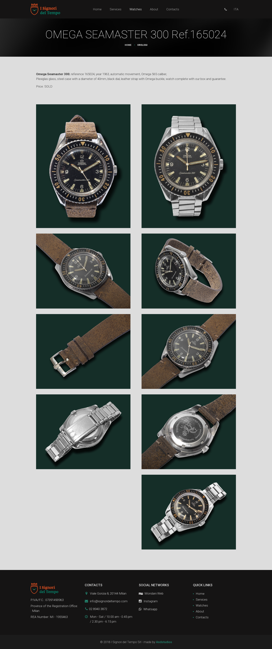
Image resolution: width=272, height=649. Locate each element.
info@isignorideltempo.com (108, 601)
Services (115, 9)
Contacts (172, 9)
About (154, 9)
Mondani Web (153, 593)
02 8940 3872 (98, 609)
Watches (136, 9)
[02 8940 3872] (225, 9)
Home (97, 9)
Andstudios (164, 642)
